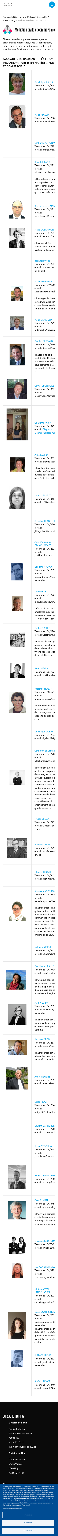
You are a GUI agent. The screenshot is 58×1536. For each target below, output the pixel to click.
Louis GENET (41, 591)
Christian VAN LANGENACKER (43, 1290)
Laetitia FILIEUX (43, 495)
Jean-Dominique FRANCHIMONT (43, 543)
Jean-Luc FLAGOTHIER (46, 520)
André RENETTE (42, 1076)
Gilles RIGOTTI (42, 1101)
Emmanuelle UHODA (45, 1240)
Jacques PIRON (42, 1039)
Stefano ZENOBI (43, 1381)
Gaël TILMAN (41, 1200)
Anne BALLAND (42, 162)
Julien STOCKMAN (44, 1146)
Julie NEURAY (41, 1002)
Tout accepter (28, 1530)
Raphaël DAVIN (42, 260)
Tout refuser (28, 1523)
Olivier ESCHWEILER (45, 385)
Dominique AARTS (44, 82)
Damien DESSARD (44, 341)
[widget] (52, 4)
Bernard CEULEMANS (45, 205)
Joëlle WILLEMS (43, 1355)
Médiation (9, 20)
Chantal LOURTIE (43, 871)
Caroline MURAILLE (44, 966)
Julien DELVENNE (43, 281)
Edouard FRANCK (43, 566)
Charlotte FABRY (43, 422)
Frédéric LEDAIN (43, 818)
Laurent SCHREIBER (45, 1125)
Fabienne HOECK (43, 688)
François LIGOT (42, 844)
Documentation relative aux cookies (12, 1508)
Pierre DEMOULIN (43, 319)
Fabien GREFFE (42, 628)
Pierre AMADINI (42, 114)
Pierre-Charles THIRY (45, 1175)
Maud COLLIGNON (44, 229)
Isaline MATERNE (43, 947)
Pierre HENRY (41, 668)
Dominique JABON (44, 731)
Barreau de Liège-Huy (12, 17)
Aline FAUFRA (41, 454)
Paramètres (28, 1515)
